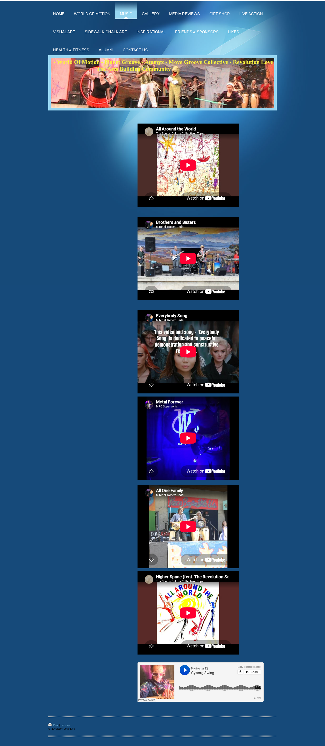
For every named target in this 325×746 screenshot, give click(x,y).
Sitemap (65, 725)
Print (56, 725)
